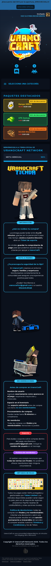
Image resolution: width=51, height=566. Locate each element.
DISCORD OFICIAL (26, 7)
